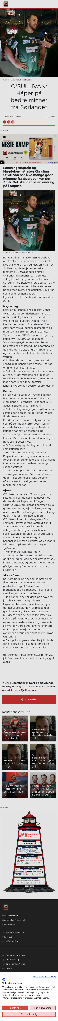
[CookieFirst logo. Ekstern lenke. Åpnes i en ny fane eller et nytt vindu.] (3, 979)
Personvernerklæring (44, 976)
